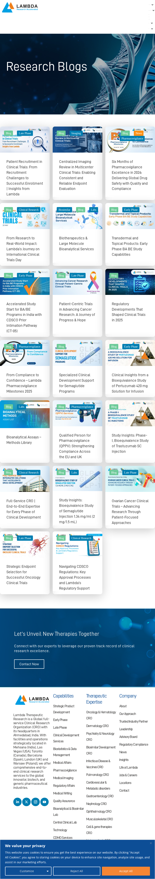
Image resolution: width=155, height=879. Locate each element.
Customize (27, 871)
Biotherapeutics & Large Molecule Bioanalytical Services (76, 243)
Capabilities (63, 696)
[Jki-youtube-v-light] (44, 802)
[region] (77, 859)
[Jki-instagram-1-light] (35, 802)
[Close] (150, 843)
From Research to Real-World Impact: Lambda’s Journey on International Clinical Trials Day (23, 249)
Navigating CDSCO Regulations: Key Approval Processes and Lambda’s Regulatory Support (75, 577)
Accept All (126, 871)
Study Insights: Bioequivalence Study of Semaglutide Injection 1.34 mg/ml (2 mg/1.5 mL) (77, 511)
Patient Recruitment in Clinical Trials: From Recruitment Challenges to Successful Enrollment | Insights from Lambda (24, 178)
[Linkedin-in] (17, 802)
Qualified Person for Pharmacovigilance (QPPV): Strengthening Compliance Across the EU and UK (76, 446)
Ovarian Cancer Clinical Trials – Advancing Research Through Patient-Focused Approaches (130, 512)
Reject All (76, 871)
